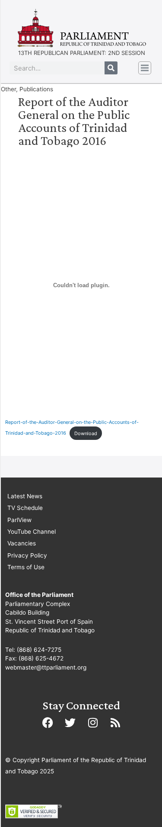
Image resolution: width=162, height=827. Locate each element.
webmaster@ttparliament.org (45, 667)
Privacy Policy (27, 555)
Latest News (24, 496)
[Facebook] (48, 722)
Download (85, 433)
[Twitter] (70, 722)
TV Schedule (25, 507)
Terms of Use (25, 567)
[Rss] (115, 722)
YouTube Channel (31, 531)
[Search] (111, 67)
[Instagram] (93, 722)
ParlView (19, 519)
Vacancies (21, 543)
